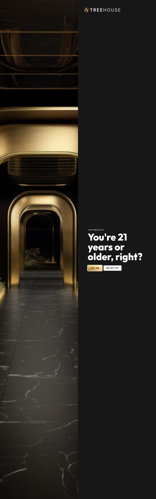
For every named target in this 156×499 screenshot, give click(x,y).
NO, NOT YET (112, 268)
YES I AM (95, 268)
